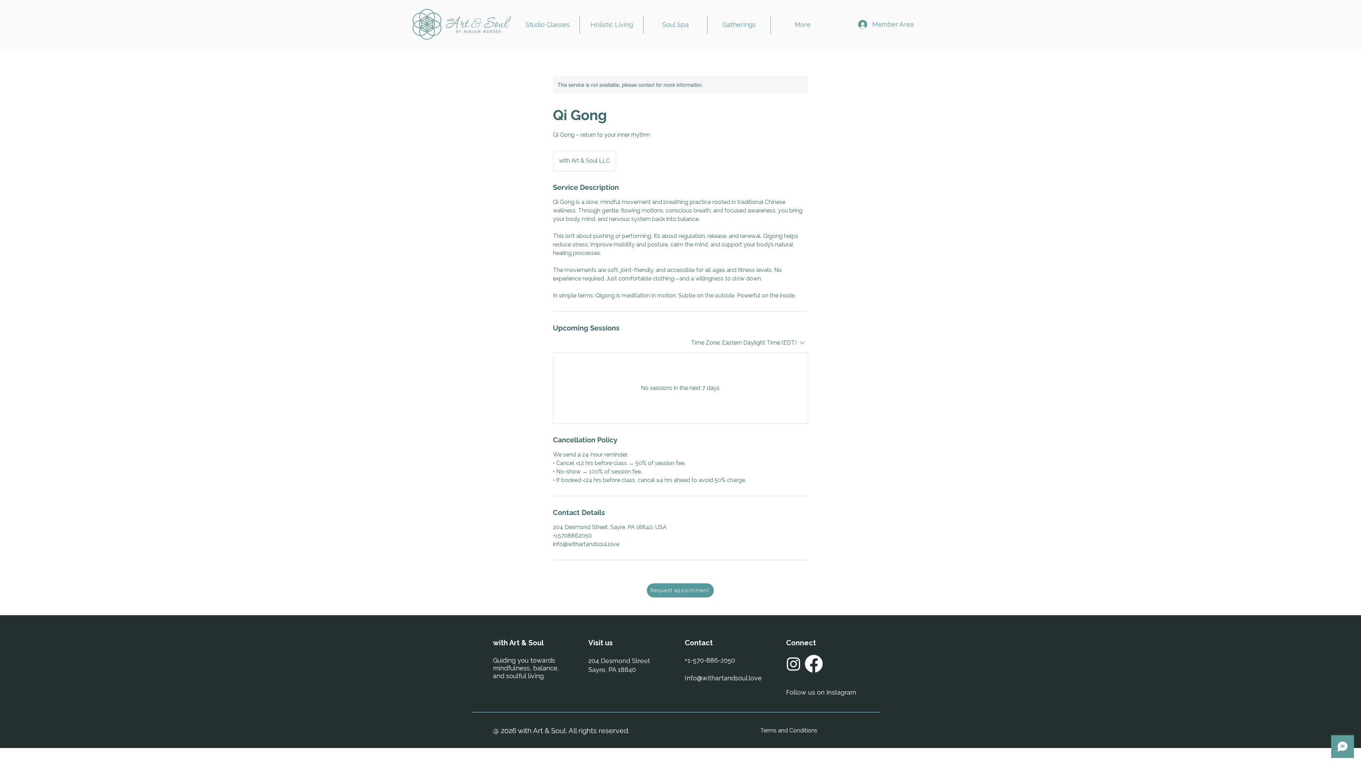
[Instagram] (793, 664)
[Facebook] (814, 664)
